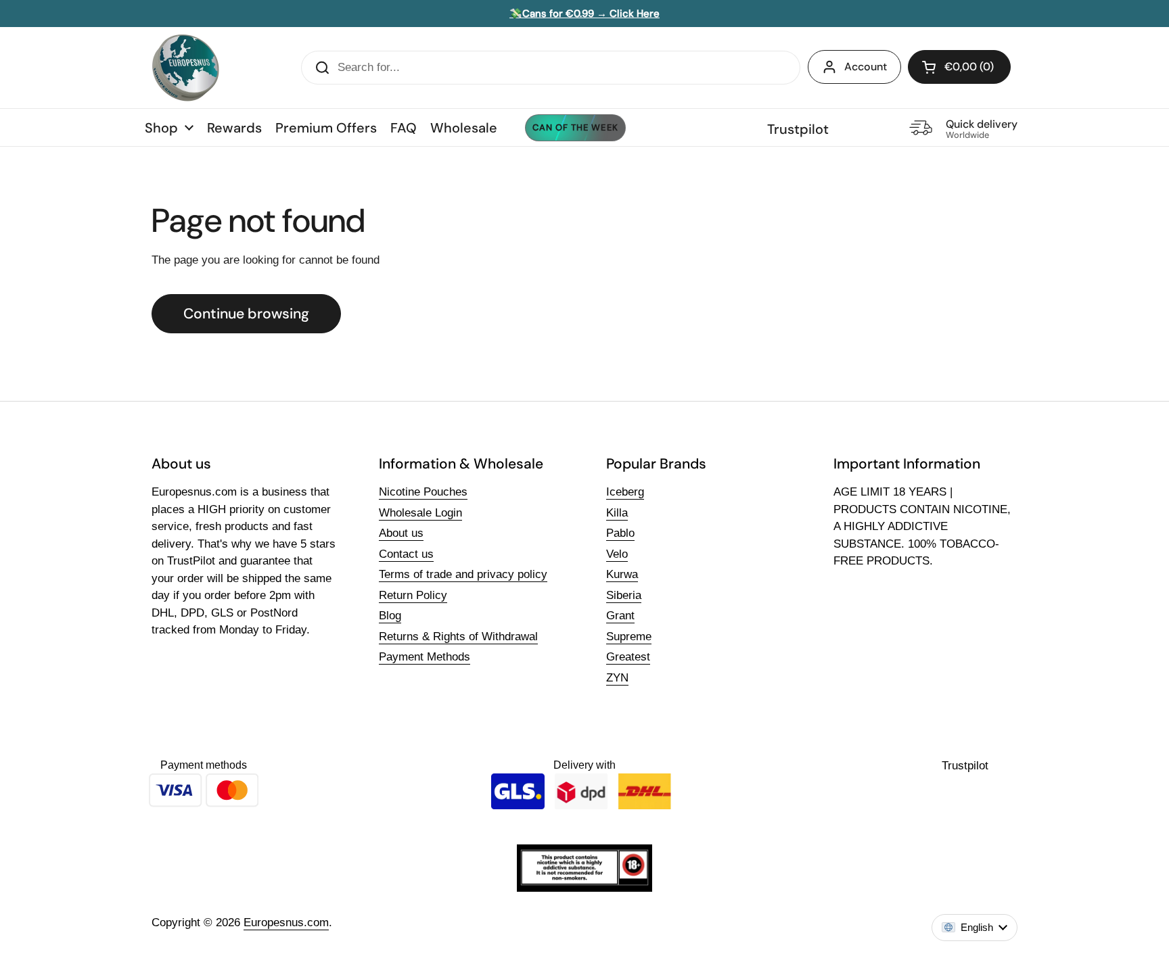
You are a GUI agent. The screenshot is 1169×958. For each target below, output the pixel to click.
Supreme (628, 636)
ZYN (617, 677)
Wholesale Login (420, 512)
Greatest (628, 656)
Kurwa (622, 574)
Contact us (406, 554)
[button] (959, 67)
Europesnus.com (286, 922)
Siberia (623, 595)
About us (401, 533)
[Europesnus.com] (185, 67)
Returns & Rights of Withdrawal (458, 636)
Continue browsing (246, 313)
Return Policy (413, 595)
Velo (617, 554)
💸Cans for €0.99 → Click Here (584, 13)
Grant (620, 615)
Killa (617, 512)
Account (865, 66)
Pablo (620, 533)
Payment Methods (424, 656)
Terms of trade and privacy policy (463, 574)
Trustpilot (798, 129)
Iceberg (625, 491)
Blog (390, 615)
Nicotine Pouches (423, 491)
